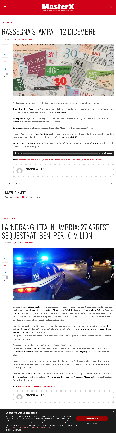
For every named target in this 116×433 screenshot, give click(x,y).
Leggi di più (47, 427)
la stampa (86, 160)
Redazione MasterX (24, 39)
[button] (39, 430)
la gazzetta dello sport (60, 160)
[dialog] (58, 421)
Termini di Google (37, 427)
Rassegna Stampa (7, 23)
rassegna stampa (96, 160)
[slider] (110, 153)
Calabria (46, 386)
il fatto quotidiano (43, 160)
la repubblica (76, 160)
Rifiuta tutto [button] (92, 424)
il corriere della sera (26, 160)
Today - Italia (10, 218)
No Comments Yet (14, 183)
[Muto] (105, 153)
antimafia (32, 386)
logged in (21, 197)
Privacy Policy (25, 427)
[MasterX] (58, 7)
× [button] (113, 412)
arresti (39, 386)
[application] (63, 153)
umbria (53, 386)
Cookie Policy (16, 427)
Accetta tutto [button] (92, 418)
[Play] (16, 153)
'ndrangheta (22, 386)
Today (4, 218)
